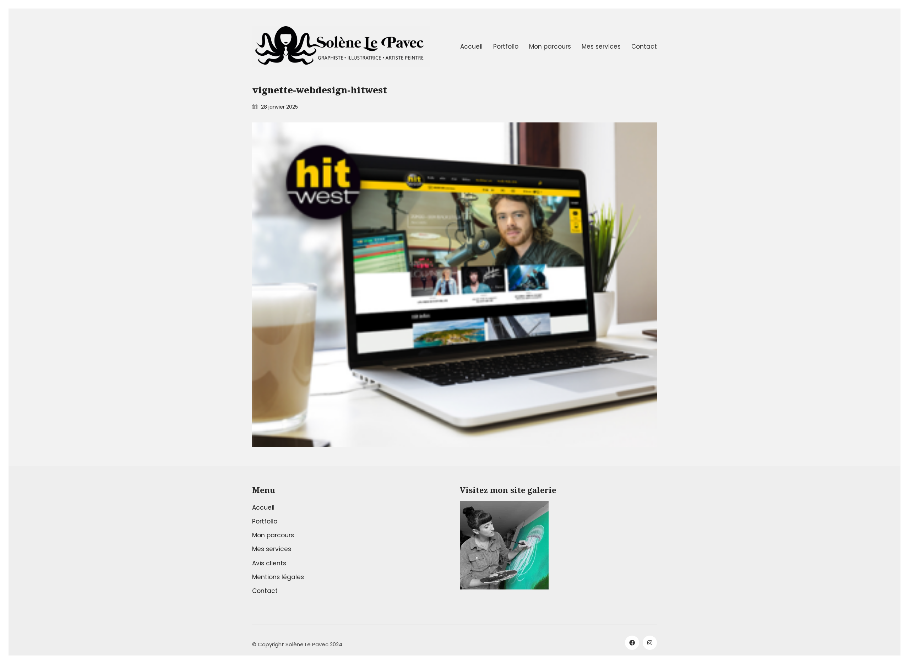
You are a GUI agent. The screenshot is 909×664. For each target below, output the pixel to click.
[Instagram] (650, 643)
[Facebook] (632, 643)
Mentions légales (278, 577)
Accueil (263, 507)
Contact (265, 591)
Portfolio (264, 521)
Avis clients (269, 563)
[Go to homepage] (341, 46)
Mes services (271, 549)
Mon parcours (273, 535)
